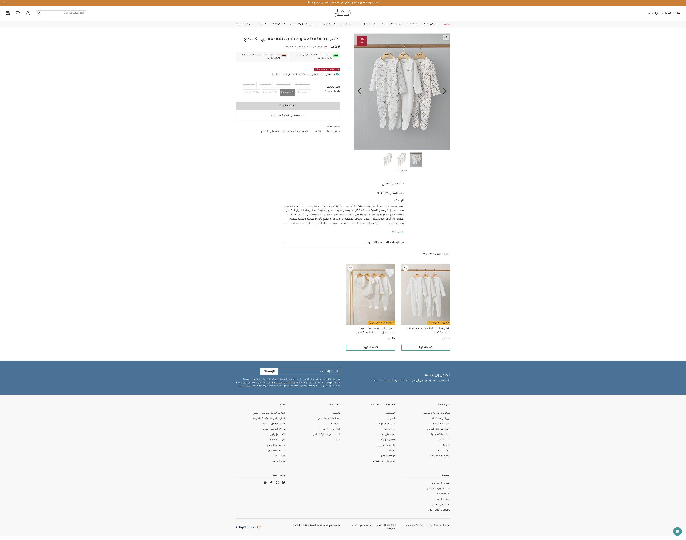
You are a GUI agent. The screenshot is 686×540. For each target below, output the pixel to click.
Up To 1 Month (283, 85)
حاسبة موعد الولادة (385, 445)
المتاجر (651, 13)
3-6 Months (249, 85)
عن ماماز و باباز (388, 434)
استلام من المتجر (441, 505)
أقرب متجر (390, 429)
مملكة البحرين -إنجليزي (274, 424)
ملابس (336, 413)
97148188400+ (244, 386)
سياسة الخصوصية (288, 383)
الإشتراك (269, 371)
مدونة (392, 451)
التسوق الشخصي (441, 483)
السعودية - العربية (276, 451)
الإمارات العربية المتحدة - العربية (269, 418)
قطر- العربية (279, 461)
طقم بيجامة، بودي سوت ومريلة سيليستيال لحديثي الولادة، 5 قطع (375, 330)
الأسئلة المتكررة (387, 424)
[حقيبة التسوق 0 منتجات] (8, 13)
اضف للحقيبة (426, 347)
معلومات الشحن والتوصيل (436, 413)
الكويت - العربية (277, 440)
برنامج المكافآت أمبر (440, 456)
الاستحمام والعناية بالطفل (326, 434)
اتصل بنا (391, 418)
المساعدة (390, 413)
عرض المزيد (398, 232)
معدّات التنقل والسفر (329, 418)
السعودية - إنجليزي (275, 445)
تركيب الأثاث (444, 440)
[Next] (359, 91)
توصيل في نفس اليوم (439, 510)
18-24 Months (252, 92)
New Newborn (302, 85)
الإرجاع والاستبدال (441, 418)
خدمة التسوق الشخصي (383, 461)
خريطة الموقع (388, 456)
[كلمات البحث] (38, 13)
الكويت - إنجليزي (277, 434)
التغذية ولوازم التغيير (330, 429)
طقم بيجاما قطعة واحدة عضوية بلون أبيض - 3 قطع (428, 330)
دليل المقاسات (332, 91)
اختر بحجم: (333, 87)
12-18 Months (270, 92)
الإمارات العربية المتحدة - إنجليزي (269, 413)
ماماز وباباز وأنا (388, 440)
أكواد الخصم (444, 451)
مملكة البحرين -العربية (274, 429)
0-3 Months (265, 85)
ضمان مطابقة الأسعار (438, 429)
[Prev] (444, 91)
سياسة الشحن (442, 499)
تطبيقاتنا (445, 445)
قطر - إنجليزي (278, 456)
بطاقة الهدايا (443, 494)
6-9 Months (304, 92)
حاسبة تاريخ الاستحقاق (438, 489)
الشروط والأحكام (441, 424)
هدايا (337, 440)
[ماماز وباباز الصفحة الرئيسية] (343, 13)
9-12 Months (287, 92)
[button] (447, 24)
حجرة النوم (335, 424)
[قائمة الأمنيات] (406, 268)
